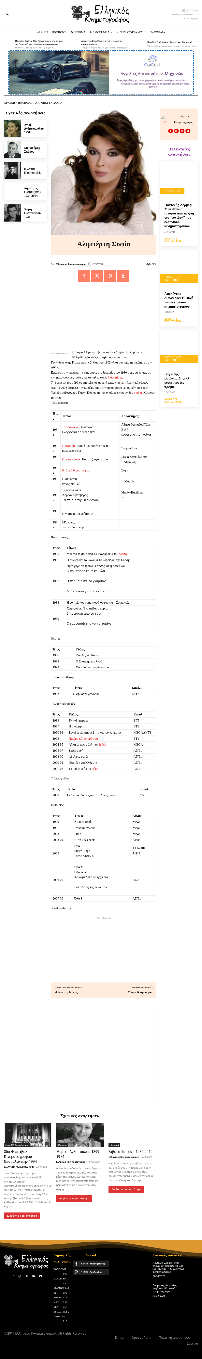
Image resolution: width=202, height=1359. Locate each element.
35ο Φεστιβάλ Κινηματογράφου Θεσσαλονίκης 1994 (20, 1156)
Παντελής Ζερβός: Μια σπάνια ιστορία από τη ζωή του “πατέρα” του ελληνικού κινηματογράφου (179, 215)
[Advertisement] (103, 318)
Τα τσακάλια (70, 427)
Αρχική (9, 102)
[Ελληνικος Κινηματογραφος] (165, 119)
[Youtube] (187, 131)
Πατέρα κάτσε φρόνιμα (83, 738)
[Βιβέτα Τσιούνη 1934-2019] (132, 1135)
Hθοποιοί (25, 102)
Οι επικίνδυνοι (71, 459)
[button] (7, 14)
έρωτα (123, 554)
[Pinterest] (110, 276)
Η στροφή (68, 445)
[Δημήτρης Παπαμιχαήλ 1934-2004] (12, 191)
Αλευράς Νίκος (66, 992)
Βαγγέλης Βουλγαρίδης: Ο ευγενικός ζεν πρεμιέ (169, 42)
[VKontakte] (33, 1276)
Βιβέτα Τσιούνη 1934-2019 (130, 1151)
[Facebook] (84, 276)
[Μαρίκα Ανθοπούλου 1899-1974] (80, 1135)
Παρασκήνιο (172, 191)
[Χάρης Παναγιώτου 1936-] (12, 213)
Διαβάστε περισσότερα (22, 1215)
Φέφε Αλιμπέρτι (140, 992)
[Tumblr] (123, 276)
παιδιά (138, 392)
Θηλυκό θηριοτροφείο (76, 470)
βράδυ (102, 744)
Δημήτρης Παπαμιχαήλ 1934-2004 (32, 191)
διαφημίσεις (115, 377)
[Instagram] (176, 131)
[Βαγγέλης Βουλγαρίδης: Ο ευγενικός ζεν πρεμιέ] (140, 44)
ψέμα (95, 768)
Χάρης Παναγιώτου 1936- (32, 213)
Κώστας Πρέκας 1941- (33, 170)
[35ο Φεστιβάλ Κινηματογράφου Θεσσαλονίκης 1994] (28, 1135)
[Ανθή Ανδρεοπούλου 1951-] (12, 128)
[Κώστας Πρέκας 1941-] (12, 170)
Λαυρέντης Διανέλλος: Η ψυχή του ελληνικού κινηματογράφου (178, 300)
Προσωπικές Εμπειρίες (172, 278)
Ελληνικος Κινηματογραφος (71, 264)
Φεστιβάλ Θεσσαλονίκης (17, 1145)
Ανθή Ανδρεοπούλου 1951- (34, 128)
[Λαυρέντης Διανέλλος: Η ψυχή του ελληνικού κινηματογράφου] (74, 44)
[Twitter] (97, 276)
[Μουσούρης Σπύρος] (12, 149)
